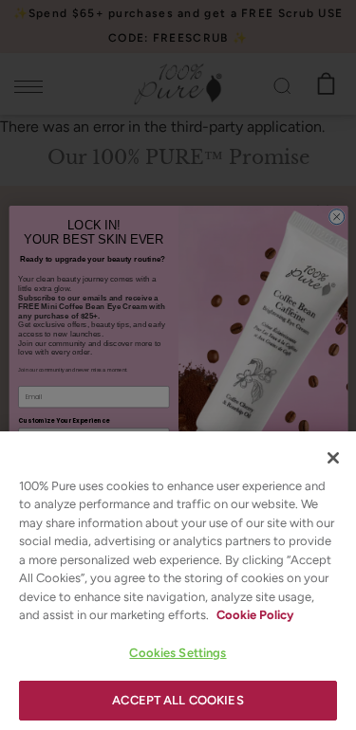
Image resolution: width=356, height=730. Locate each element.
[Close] (333, 458)
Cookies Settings (177, 653)
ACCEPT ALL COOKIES (177, 700)
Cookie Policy (254, 615)
